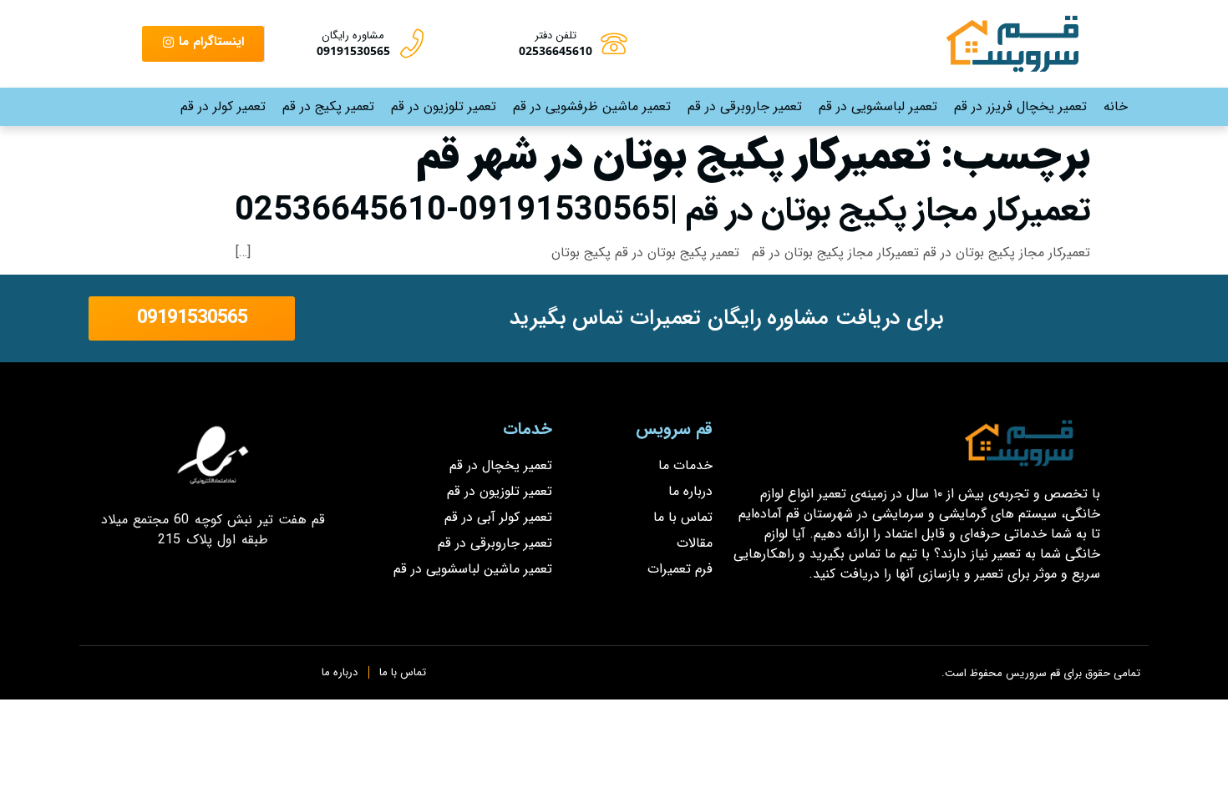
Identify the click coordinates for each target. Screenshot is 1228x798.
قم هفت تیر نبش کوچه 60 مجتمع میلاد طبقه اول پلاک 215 (213, 529)
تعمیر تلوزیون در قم (443, 106)
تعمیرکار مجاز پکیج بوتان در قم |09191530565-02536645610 (662, 210)
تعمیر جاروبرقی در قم (745, 106)
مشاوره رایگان (353, 35)
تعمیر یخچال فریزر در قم (1020, 106)
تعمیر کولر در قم (223, 106)
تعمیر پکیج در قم (328, 106)
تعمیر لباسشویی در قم (878, 106)
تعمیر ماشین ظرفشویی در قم (592, 106)
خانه (1116, 106)
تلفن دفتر (555, 35)
